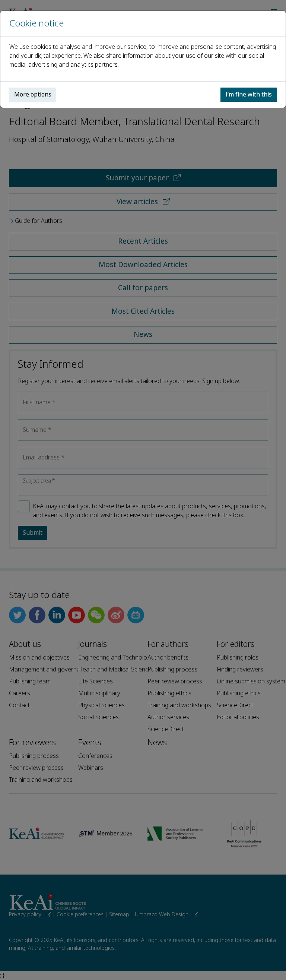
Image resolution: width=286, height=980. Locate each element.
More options (32, 94)
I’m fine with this (248, 94)
